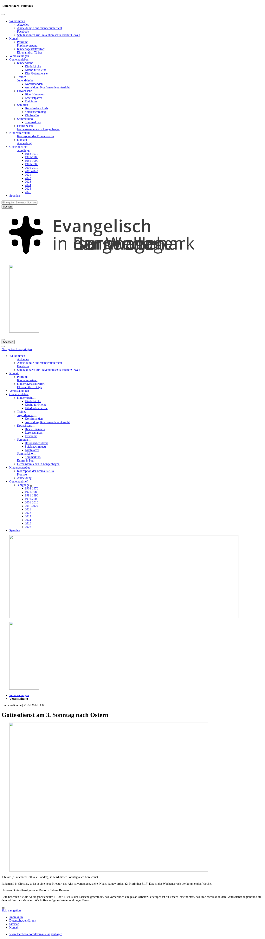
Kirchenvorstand (27, 45)
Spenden (14, 195)
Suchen (7, 206)
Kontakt (14, 38)
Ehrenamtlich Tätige (29, 52)
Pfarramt (22, 42)
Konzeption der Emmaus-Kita (35, 136)
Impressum (16, 917)
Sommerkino (25, 118)
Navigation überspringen (17, 349)
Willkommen (17, 21)
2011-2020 (31, 171)
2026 (28, 192)
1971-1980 (31, 157)
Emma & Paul (25, 125)
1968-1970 (31, 153)
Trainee (21, 77)
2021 (28, 174)
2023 (28, 181)
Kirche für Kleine (35, 70)
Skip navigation (11, 910)
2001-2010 (31, 167)
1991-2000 (31, 164)
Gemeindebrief (18, 146)
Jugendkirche (25, 80)
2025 (28, 188)
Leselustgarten (33, 97)
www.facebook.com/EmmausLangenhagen (35, 934)
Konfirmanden (34, 84)
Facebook (23, 31)
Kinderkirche (25, 63)
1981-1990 (31, 160)
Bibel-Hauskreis (35, 94)
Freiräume (31, 101)
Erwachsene (24, 91)
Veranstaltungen (19, 56)
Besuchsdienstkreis (36, 108)
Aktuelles (23, 24)
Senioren (22, 104)
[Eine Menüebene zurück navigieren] (3, 14)
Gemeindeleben (19, 59)
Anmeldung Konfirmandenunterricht (39, 28)
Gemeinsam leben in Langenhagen (38, 129)
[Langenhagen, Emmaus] (132, 259)
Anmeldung (24, 143)
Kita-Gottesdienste (36, 73)
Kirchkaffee (32, 115)
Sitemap (14, 924)
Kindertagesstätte (19, 132)
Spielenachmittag (35, 111)
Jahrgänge (23, 150)
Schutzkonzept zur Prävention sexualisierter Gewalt (48, 35)
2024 (28, 185)
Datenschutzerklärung (22, 920)
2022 (28, 178)
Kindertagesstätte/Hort (30, 49)
